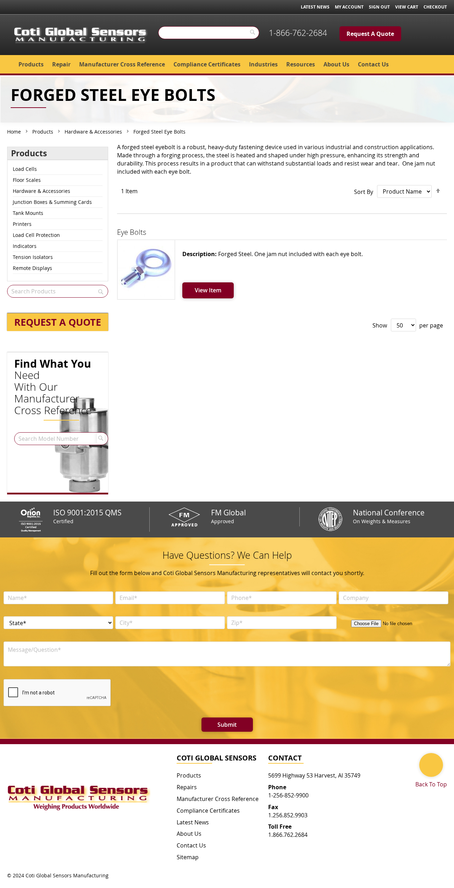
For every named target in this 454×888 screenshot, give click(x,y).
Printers (22, 224)
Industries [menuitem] (263, 64)
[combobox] (208, 32)
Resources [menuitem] (300, 64)
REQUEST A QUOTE (57, 322)
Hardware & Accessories (94, 131)
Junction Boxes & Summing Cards (52, 202)
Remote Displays (32, 268)
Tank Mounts (28, 213)
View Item (208, 290)
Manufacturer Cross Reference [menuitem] (122, 64)
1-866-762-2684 (298, 32)
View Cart (406, 7)
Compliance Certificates (208, 810)
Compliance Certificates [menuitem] (206, 64)
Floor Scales (27, 180)
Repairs (187, 787)
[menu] (227, 64)
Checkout (435, 7)
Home (14, 131)
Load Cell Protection (36, 235)
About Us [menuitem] (336, 64)
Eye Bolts (131, 232)
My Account (349, 7)
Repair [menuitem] (61, 64)
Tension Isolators (33, 257)
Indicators (25, 246)
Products (43, 131)
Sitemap (188, 857)
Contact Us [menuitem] (373, 64)
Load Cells (25, 169)
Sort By (363, 191)
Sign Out (379, 7)
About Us (189, 834)
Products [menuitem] (31, 64)
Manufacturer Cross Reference (218, 799)
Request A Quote (370, 34)
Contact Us (191, 845)
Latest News (315, 7)
